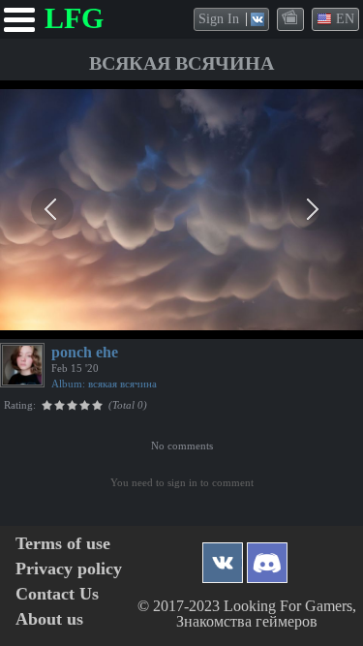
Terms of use (62, 544)
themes (291, 18)
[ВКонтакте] (222, 557)
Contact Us (57, 594)
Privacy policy (68, 569)
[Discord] (267, 557)
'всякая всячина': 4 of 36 (76, 321)
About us (49, 619)
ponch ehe (84, 352)
